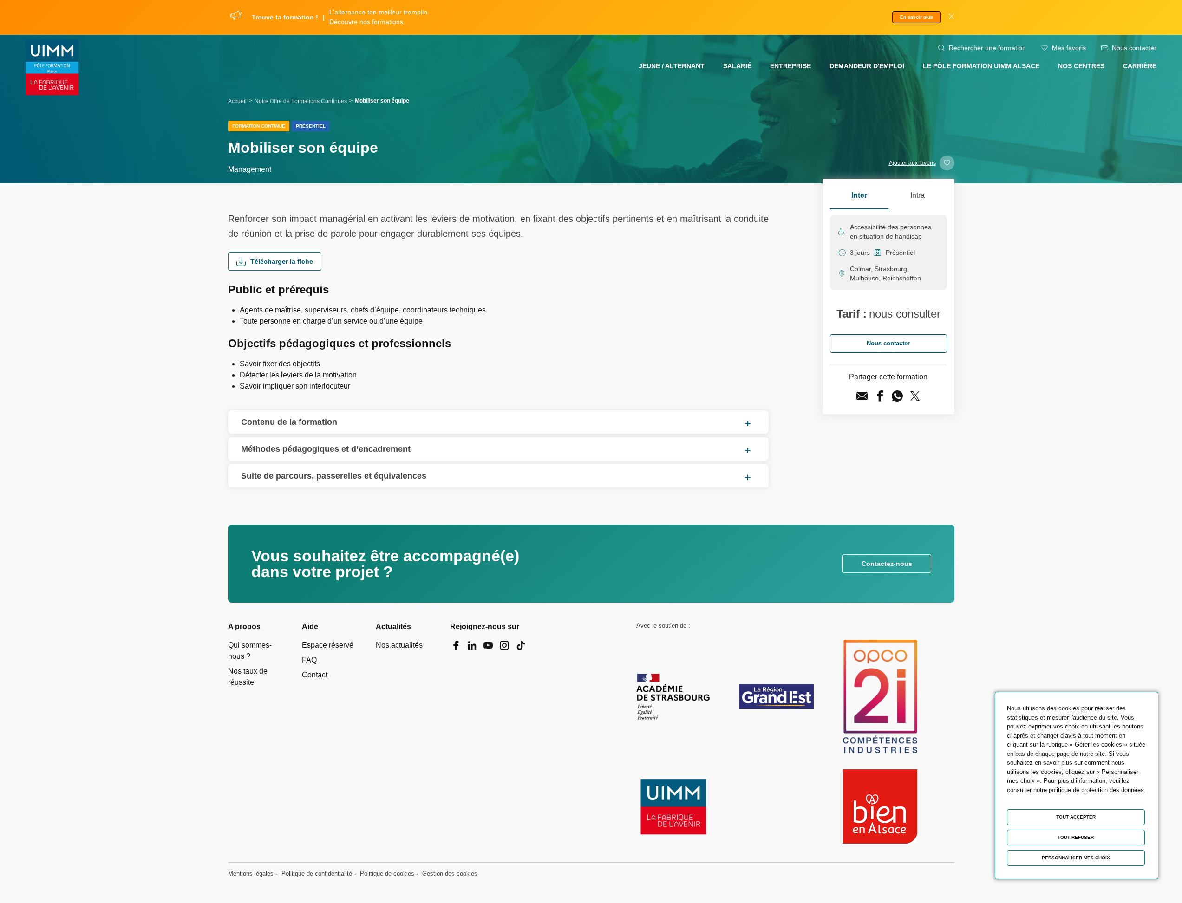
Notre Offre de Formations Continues (301, 101)
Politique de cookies (387, 873)
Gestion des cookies (449, 873)
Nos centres (1081, 66)
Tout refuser (1076, 837)
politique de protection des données (1096, 789)
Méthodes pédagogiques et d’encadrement (326, 449)
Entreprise (790, 66)
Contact (314, 675)
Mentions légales (251, 873)
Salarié (737, 66)
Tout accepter (1076, 816)
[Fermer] (951, 17)
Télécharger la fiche (281, 261)
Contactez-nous (887, 563)
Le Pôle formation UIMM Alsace (981, 66)
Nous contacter (1134, 48)
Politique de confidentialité (316, 873)
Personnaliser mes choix (1076, 857)
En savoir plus (916, 16)
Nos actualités (399, 645)
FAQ (309, 660)
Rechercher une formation (987, 48)
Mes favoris (1069, 48)
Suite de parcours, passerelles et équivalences (333, 476)
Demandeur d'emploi (866, 66)
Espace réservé (327, 645)
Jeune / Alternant (672, 66)
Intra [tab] (917, 195)
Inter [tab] (859, 195)
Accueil (237, 101)
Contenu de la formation (289, 422)
